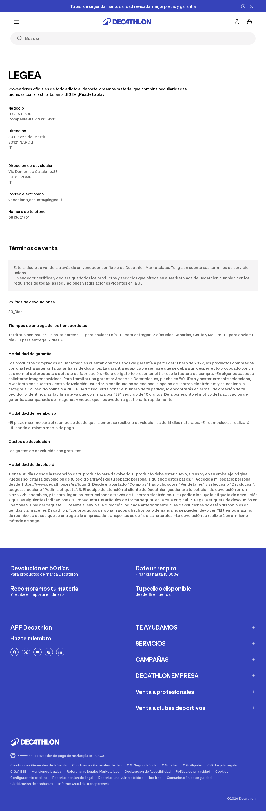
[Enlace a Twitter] (26, 652)
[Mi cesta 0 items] (249, 22)
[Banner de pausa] (243, 6)
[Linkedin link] (60, 652)
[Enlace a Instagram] (49, 652)
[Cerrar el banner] (251, 6)
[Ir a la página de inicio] (126, 21)
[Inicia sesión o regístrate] (237, 22)
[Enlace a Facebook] (14, 652)
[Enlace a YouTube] (37, 652)
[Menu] (16, 22)
